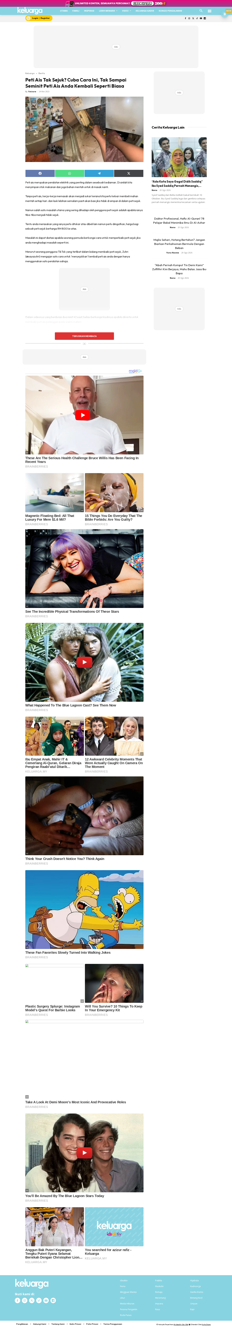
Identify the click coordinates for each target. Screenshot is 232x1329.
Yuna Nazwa (172, 252)
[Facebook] (185, 19)
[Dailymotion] (205, 19)
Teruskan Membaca (84, 336)
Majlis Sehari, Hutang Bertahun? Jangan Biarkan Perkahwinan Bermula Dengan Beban (179, 244)
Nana (154, 190)
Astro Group (206, 1324)
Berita (42, 73)
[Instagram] (189, 19)
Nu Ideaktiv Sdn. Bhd (181, 1324)
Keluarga (29, 73)
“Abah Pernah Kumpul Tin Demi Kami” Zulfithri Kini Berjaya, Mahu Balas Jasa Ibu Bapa (179, 269)
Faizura (32, 91)
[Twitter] (193, 19)
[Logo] (30, 11)
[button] (201, 11)
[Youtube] (201, 19)
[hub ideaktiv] (209, 9)
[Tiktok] (197, 19)
